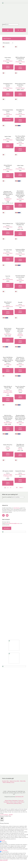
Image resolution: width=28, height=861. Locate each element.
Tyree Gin (7, 276)
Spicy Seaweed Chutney (7, 302)
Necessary (4, 841)
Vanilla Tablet (8, 136)
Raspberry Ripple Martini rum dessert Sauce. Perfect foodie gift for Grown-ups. (20, 417)
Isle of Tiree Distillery (8, 279)
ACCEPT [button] (11, 814)
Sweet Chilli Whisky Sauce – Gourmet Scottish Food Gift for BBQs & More (8, 359)
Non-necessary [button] (3, 850)
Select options (20, 94)
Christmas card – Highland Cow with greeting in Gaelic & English (8, 193)
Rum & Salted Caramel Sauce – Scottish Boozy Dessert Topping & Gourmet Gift (20, 193)
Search (3, 24)
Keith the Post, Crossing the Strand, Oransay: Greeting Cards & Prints (8, 417)
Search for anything (6, 497)
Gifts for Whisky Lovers (8, 782)
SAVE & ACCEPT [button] (4, 860)
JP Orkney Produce (7, 61)
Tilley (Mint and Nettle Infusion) (20, 445)
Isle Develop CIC (19, 796)
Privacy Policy (8, 800)
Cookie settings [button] (4, 814)
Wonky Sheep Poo (7, 444)
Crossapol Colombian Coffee (8, 110)
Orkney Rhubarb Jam (8, 223)
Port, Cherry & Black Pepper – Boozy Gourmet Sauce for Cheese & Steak (20, 138)
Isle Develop (17, 508)
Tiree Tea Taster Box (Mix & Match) (20, 387)
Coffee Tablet (20, 165)
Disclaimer (15, 800)
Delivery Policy (18, 803)
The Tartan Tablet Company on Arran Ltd (7, 392)
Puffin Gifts (23, 781)
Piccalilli (20, 302)
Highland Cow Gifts (14, 781)
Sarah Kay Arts (7, 334)
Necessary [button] (2, 840)
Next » (21, 487)
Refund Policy (10, 803)
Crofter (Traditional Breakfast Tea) (20, 224)
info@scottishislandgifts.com (12, 523)
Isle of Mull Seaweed (8, 306)
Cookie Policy (20, 802)
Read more (8, 119)
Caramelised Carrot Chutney (7, 84)
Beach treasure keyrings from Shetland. (7, 330)
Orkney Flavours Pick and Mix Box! (20, 84)
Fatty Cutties (8, 57)
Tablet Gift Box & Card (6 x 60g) (8, 387)
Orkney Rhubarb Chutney (8, 166)
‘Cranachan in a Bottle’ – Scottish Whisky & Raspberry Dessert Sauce (20, 359)
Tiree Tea (20, 227)
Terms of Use (13, 802)
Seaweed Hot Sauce (20, 471)
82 (17, 487)
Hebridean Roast (8, 114)
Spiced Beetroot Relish (20, 110)
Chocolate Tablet (8, 249)
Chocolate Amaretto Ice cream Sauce (20, 276)
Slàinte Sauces (20, 143)
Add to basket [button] (7, 67)
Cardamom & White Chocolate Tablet (20, 250)
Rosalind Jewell (8, 422)
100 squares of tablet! (8, 471)
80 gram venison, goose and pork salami (20, 330)
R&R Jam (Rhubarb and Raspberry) (20, 58)
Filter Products (14, 38)
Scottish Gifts (5, 781)
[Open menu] (7, 30)
